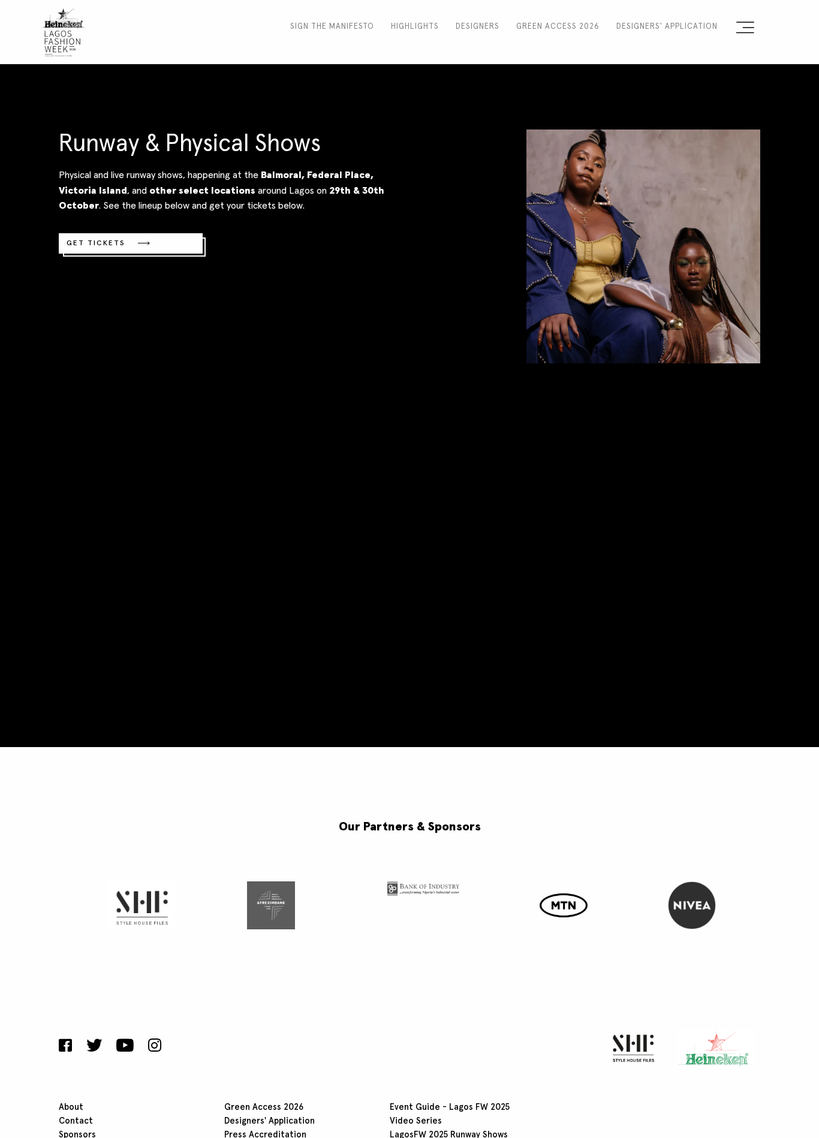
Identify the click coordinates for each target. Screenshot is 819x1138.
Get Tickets (96, 243)
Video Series (416, 1121)
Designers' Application (667, 27)
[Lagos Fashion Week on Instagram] (154, 1047)
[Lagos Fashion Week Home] (63, 30)
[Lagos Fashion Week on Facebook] (68, 1047)
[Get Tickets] (643, 244)
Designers (477, 27)
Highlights (415, 27)
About (71, 1107)
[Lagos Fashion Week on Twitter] (94, 1047)
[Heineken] (713, 1048)
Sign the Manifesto (332, 27)
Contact (76, 1121)
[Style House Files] (630, 1048)
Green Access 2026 (558, 27)
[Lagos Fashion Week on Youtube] (125, 1047)
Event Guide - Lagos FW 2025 (450, 1107)
